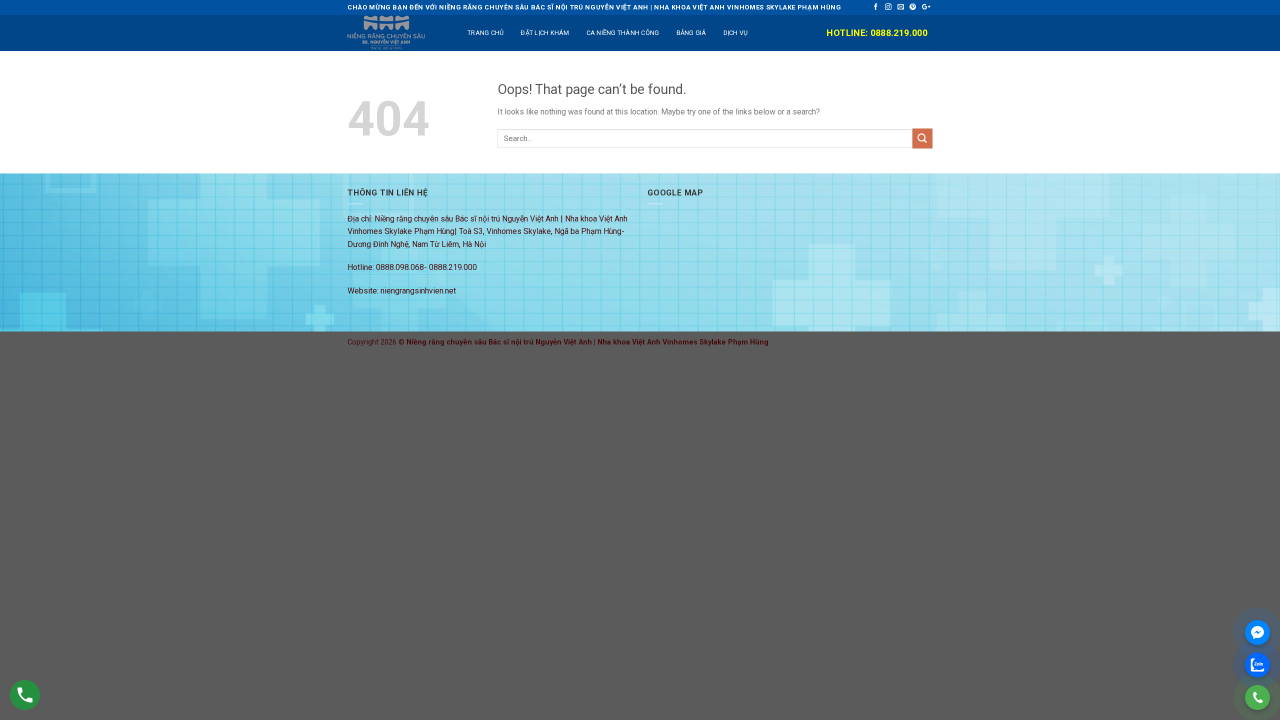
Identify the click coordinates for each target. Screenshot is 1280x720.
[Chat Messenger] (1257, 632)
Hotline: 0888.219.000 (877, 33)
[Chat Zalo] (1257, 665)
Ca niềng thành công (623, 32)
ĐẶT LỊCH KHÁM (544, 32)
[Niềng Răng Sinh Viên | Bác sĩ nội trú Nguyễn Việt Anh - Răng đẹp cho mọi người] (398, 33)
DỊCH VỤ (736, 32)
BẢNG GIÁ (691, 32)
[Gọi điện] (1257, 697)
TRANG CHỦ (486, 32)
